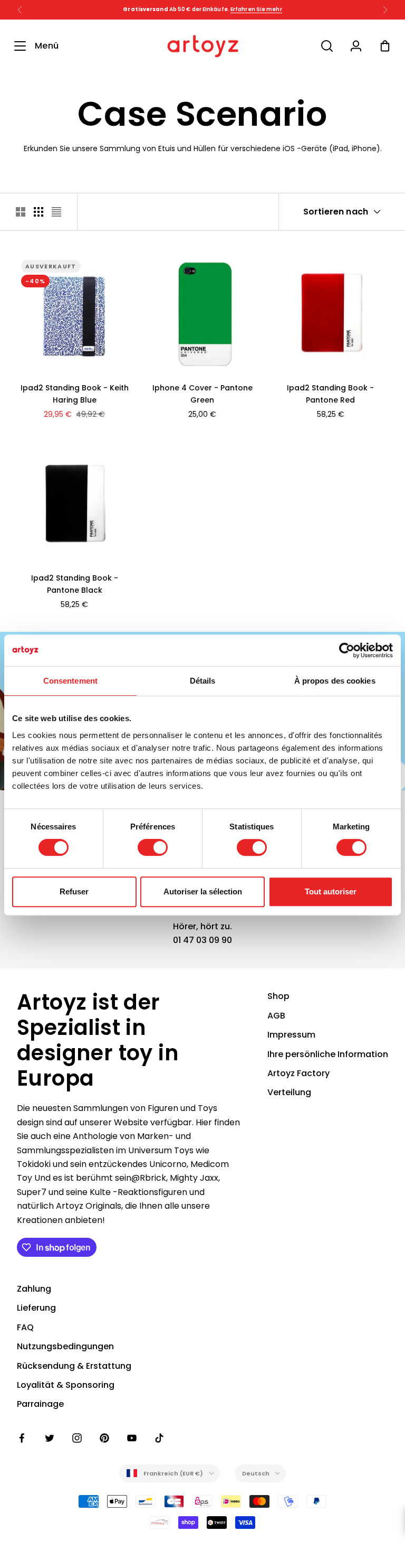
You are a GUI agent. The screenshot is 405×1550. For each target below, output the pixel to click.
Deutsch (256, 1473)
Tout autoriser (330, 891)
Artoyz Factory (298, 1073)
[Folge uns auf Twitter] (49, 1438)
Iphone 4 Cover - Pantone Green (202, 393)
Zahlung (34, 1289)
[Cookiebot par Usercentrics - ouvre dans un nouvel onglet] (347, 650)
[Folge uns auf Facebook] (22, 1438)
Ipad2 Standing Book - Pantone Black (74, 584)
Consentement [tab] (70, 680)
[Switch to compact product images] (56, 211)
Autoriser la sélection (202, 891)
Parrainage (40, 1404)
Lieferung (36, 1308)
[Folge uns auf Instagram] (77, 1438)
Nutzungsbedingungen (65, 1346)
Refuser (74, 891)
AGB (276, 1016)
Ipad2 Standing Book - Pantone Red (330, 393)
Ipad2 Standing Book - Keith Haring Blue (75, 393)
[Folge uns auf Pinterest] (104, 1438)
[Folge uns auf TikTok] (159, 1438)
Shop (278, 996)
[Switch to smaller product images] (38, 211)
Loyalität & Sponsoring (65, 1385)
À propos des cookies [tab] (334, 680)
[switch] (153, 847)
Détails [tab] (203, 680)
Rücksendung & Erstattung (74, 1366)
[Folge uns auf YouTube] (132, 1438)
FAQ (25, 1327)
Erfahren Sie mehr (256, 9)
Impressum (291, 1035)
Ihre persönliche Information (327, 1054)
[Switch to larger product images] (20, 211)
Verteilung (289, 1092)
